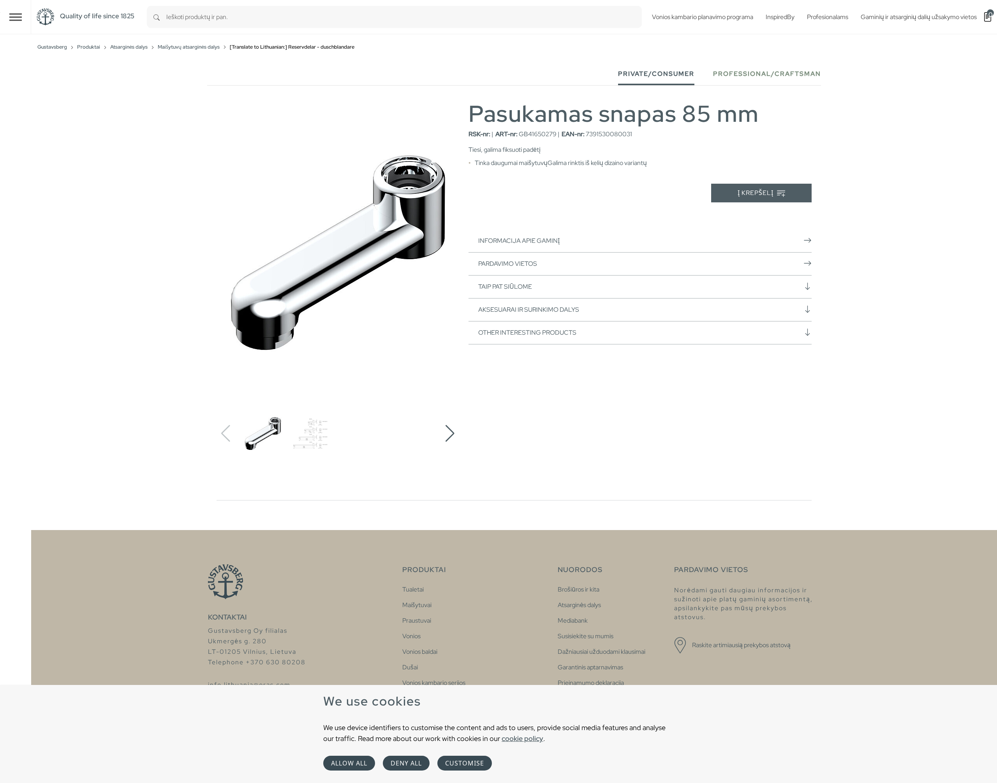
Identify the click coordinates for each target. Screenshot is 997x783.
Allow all (349, 763)
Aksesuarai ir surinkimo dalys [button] (528, 309)
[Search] (156, 17)
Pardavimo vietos (507, 264)
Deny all (406, 763)
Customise (464, 763)
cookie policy (522, 738)
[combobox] (404, 17)
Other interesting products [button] (527, 332)
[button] (450, 433)
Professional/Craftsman (767, 74)
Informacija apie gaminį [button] (519, 241)
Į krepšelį (756, 193)
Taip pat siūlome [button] (505, 287)
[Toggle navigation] (15, 17)
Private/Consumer (656, 74)
